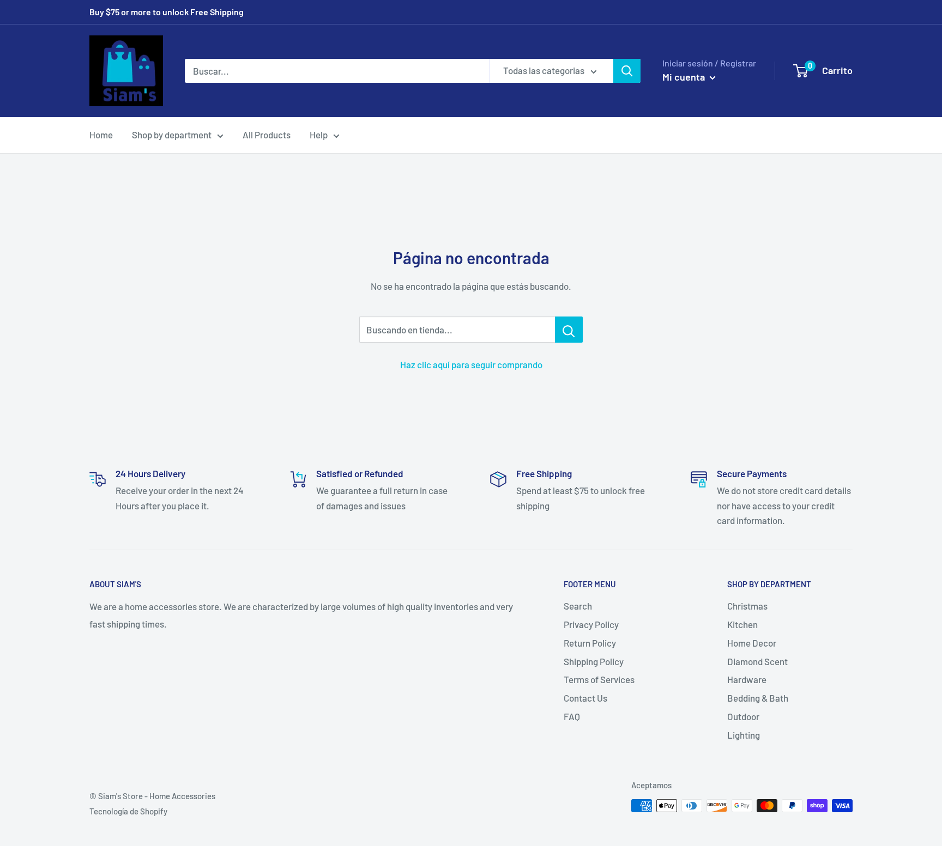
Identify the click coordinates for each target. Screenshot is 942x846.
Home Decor (751, 642)
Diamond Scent (757, 661)
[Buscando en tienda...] (569, 330)
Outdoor (743, 716)
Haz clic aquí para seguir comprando (471, 364)
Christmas (747, 605)
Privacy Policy (591, 624)
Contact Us (585, 697)
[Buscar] (627, 71)
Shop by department (172, 134)
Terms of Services (599, 679)
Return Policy (590, 642)
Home (101, 134)
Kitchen (742, 624)
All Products (267, 134)
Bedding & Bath (757, 697)
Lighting (743, 734)
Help (319, 134)
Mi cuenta (684, 77)
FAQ (572, 716)
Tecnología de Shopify (128, 811)
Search (578, 605)
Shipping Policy (594, 661)
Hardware (746, 679)
